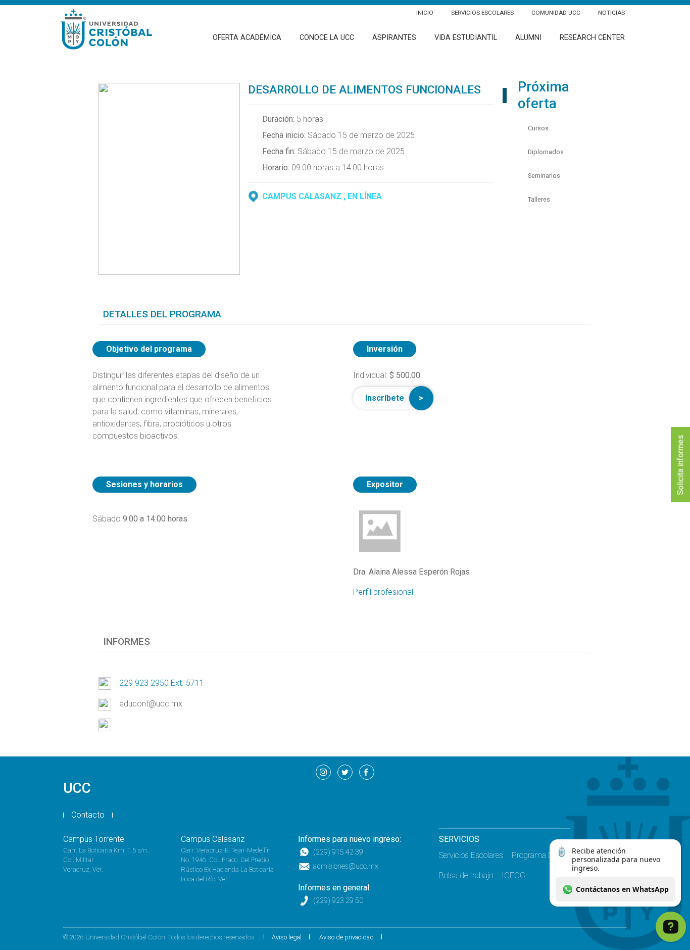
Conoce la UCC (327, 37)
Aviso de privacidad (346, 937)
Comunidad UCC (555, 12)
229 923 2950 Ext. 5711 (161, 683)
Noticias (611, 12)
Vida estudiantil (465, 37)
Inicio (424, 12)
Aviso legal (287, 937)
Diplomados (546, 152)
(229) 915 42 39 (338, 852)
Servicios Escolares (482, 12)
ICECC (513, 875)
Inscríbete (384, 398)
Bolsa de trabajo (466, 875)
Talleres (539, 199)
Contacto (88, 815)
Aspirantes (394, 37)
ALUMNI (528, 37)
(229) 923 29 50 (338, 900)
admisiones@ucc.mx (345, 866)
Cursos (538, 128)
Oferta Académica (247, 37)
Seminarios (544, 175)
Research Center (592, 37)
